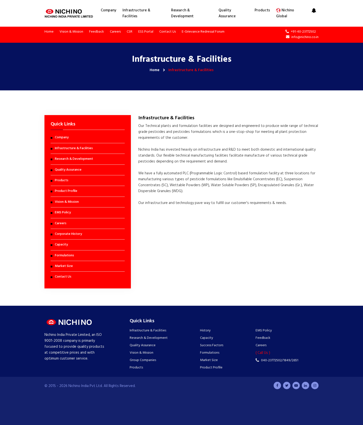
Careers (115, 32)
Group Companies (143, 360)
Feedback (96, 32)
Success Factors (211, 345)
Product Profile (66, 191)
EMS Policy (63, 212)
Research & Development (182, 13)
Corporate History (68, 234)
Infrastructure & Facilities (136, 13)
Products (262, 10)
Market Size (64, 266)
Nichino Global (285, 13)
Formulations (64, 255)
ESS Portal (145, 32)
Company (108, 10)
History (205, 330)
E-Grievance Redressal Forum (203, 32)
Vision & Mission (71, 32)
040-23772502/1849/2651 (279, 360)
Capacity (61, 244)
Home (49, 32)
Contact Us (167, 32)
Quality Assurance (227, 13)
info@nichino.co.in (305, 37)
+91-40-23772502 (303, 32)
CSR (129, 32)
